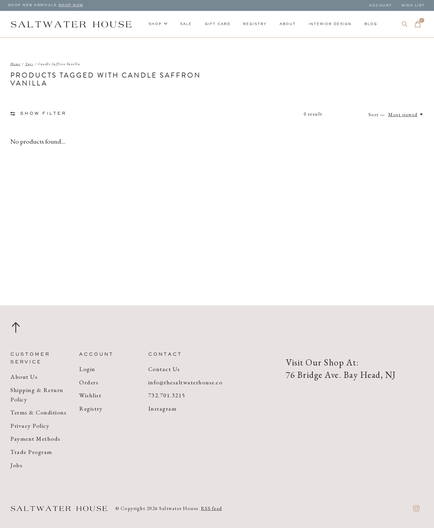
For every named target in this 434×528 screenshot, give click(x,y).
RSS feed (211, 508)
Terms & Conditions (38, 412)
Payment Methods (35, 438)
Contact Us (164, 369)
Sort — (376, 114)
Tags (29, 64)
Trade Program (31, 452)
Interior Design (330, 24)
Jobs (16, 465)
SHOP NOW (70, 5)
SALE (186, 24)
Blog (370, 24)
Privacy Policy (29, 425)
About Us (23, 377)
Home (15, 64)
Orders (88, 382)
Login (87, 369)
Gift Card (217, 24)
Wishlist (90, 395)
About (288, 24)
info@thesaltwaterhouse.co (185, 382)
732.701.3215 (166, 395)
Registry (255, 24)
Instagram (162, 408)
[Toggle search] (405, 24)
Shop (155, 24)
